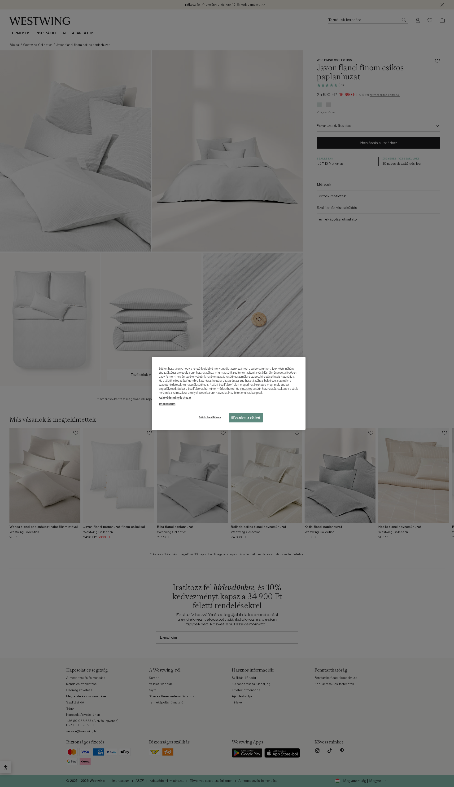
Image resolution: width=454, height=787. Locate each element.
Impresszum (167, 404)
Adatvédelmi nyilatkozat (175, 398)
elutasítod (246, 389)
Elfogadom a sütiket (245, 417)
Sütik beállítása (210, 417)
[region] (229, 393)
